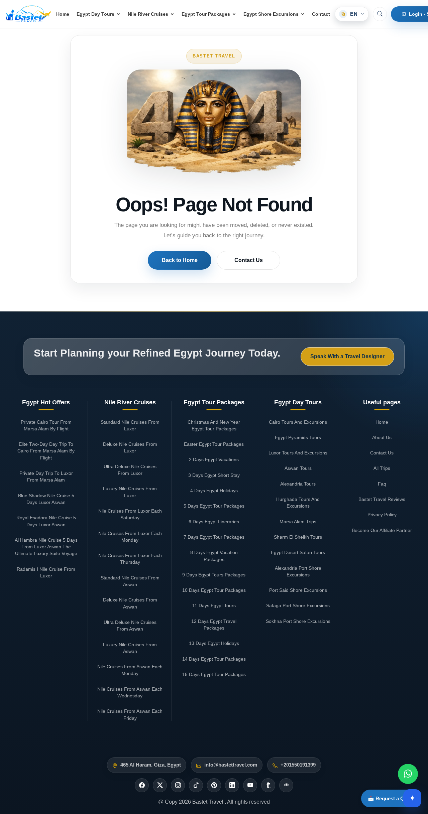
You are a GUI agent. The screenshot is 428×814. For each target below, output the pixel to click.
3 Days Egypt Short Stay (214, 475)
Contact (321, 14)
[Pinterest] (214, 785)
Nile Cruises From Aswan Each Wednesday (130, 692)
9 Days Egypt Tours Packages (213, 574)
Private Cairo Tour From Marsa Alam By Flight (46, 425)
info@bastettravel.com (230, 765)
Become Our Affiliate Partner (382, 530)
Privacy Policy (382, 514)
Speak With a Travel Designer (347, 356)
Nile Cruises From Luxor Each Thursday (130, 559)
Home (62, 14)
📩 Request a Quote (391, 798)
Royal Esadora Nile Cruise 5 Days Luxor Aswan (46, 521)
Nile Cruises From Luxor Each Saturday (130, 514)
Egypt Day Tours (95, 14)
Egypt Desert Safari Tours (298, 552)
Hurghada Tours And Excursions (298, 503)
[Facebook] (142, 785)
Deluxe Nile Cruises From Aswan (130, 603)
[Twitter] (160, 785)
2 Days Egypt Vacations (214, 459)
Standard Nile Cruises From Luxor (130, 425)
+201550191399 (298, 765)
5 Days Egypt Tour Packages (214, 506)
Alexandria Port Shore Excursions (298, 571)
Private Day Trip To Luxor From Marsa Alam (46, 476)
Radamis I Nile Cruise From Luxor (46, 572)
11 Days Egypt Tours (214, 605)
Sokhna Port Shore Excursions (298, 621)
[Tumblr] (268, 785)
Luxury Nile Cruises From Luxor (130, 492)
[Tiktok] (196, 785)
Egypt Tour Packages (206, 14)
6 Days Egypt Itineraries (214, 521)
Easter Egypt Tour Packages (214, 444)
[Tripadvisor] (286, 785)
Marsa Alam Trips (298, 521)
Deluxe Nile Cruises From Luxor (130, 447)
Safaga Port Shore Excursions (298, 605)
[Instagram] (178, 785)
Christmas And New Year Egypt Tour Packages (214, 425)
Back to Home (180, 260)
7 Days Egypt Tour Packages (214, 537)
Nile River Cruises (148, 14)
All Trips (381, 468)
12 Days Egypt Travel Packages (213, 625)
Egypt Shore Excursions (271, 14)
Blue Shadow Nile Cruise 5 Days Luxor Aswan (46, 499)
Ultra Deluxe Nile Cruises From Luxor (130, 470)
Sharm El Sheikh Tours (298, 537)
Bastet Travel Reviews (381, 499)
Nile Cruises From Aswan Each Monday (130, 670)
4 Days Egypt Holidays (214, 490)
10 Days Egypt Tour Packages (214, 590)
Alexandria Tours (298, 484)
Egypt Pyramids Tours (298, 437)
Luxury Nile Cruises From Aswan (130, 648)
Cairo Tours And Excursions (298, 422)
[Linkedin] (232, 785)
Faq (382, 484)
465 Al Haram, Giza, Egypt (150, 765)
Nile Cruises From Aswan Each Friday (130, 714)
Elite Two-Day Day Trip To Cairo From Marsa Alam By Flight (46, 450)
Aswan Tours (298, 468)
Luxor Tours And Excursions (298, 452)
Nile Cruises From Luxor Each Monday (130, 537)
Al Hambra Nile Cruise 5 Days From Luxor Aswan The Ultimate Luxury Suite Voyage (46, 546)
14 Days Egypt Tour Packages (214, 659)
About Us (382, 437)
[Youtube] (250, 785)
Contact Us (248, 260)
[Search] (380, 14)
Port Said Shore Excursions (298, 590)
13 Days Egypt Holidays (214, 643)
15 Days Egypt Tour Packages (214, 674)
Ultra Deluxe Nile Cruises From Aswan (130, 626)
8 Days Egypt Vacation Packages (214, 556)
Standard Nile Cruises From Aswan (130, 581)
